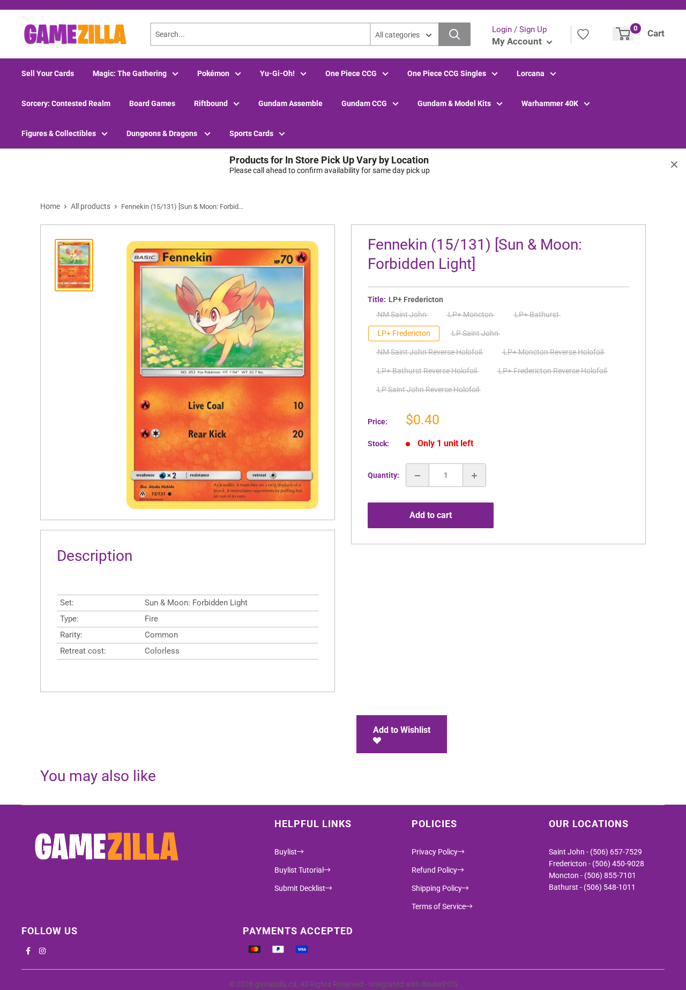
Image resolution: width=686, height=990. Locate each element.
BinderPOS (439, 984)
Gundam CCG (364, 103)
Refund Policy (434, 870)
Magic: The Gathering (130, 73)
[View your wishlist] (583, 34)
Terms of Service (439, 906)
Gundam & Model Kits (454, 103)
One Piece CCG (351, 73)
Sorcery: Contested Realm (65, 103)
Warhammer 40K (549, 103)
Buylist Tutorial (299, 870)
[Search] (454, 34)
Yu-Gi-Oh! (277, 73)
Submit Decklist (299, 888)
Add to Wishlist (401, 730)
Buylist (285, 852)
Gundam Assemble (290, 103)
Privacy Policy (435, 852)
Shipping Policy (437, 888)
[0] (623, 34)
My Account (518, 41)
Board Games (152, 103)
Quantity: (383, 475)
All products (90, 206)
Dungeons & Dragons (162, 133)
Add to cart (430, 515)
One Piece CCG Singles (446, 73)
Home (50, 206)
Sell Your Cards (47, 73)
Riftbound (211, 103)
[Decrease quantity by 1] (417, 475)
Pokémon (213, 73)
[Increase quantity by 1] (474, 475)
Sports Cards (251, 133)
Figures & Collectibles (58, 133)
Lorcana (531, 73)
